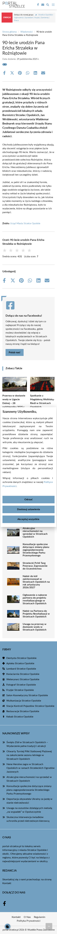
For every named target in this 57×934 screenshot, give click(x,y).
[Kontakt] (42, 4)
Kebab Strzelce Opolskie (19, 716)
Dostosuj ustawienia (28, 509)
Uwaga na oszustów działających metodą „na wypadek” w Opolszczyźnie (29, 810)
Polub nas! (14, 352)
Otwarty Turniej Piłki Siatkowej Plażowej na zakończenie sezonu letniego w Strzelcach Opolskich (29, 755)
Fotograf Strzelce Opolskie (21, 684)
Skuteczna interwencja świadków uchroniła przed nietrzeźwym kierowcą (27, 819)
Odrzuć (28, 499)
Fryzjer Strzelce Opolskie (20, 690)
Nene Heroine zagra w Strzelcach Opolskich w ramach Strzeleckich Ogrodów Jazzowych (30, 768)
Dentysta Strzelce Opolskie (21, 658)
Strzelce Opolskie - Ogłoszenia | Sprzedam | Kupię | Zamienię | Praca (34, 17)
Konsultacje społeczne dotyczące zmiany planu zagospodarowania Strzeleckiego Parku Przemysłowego (36, 550)
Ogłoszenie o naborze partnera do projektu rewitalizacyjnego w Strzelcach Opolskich (35, 599)
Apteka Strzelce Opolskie (20, 663)
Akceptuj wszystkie (28, 519)
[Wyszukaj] (48, 5)
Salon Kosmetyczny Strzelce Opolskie (27, 695)
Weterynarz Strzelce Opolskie (22, 679)
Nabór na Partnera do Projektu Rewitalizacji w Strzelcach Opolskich (36, 614)
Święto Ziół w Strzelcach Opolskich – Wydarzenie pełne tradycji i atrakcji (27, 744)
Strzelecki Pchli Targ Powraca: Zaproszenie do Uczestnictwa (35, 566)
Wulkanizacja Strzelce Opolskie (23, 700)
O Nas (27, 917)
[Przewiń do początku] (49, 926)
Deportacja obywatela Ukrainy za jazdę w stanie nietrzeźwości (29, 801)
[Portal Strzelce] (13, 4)
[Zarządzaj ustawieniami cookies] (7, 926)
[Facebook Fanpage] (37, 4)
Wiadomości (26, 32)
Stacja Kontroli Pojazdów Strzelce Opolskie (30, 706)
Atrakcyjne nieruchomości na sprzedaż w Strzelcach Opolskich (35, 532)
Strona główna (9, 32)
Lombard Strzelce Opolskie (21, 669)
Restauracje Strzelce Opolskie (22, 711)
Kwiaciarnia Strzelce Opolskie (22, 674)
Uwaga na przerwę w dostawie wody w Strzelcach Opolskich (34, 627)
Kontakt (6, 883)
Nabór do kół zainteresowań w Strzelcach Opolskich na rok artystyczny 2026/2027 (36, 582)
